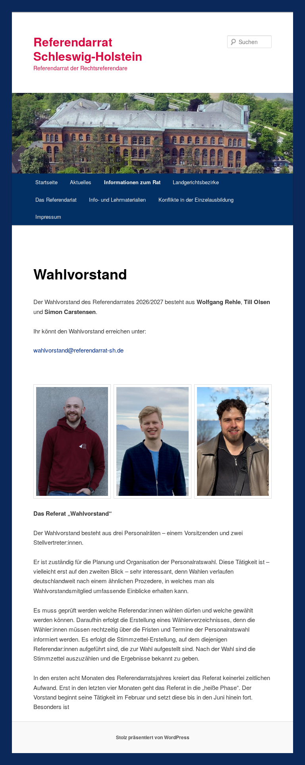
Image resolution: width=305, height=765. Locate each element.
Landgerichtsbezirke (196, 182)
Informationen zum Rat (132, 182)
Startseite (46, 182)
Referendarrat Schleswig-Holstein (87, 48)
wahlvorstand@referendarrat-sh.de (78, 350)
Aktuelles (80, 182)
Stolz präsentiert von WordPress (152, 737)
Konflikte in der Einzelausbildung (196, 199)
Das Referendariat (56, 199)
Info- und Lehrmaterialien (117, 199)
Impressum (48, 216)
